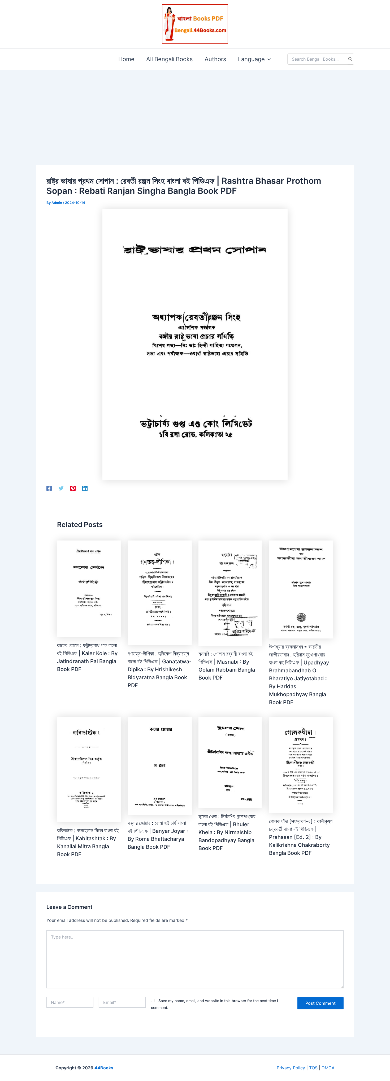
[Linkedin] (85, 488)
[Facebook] (49, 488)
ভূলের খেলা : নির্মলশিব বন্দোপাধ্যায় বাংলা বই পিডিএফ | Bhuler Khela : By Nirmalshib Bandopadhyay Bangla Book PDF (226, 832)
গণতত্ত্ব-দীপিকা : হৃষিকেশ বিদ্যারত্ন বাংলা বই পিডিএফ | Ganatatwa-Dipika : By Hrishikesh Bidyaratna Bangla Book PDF (160, 669)
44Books (103, 1067)
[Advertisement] (195, 109)
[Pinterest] (73, 488)
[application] (268, 59)
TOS (313, 1067)
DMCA (328, 1067)
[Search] (350, 59)
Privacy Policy (291, 1067)
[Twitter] (61, 488)
